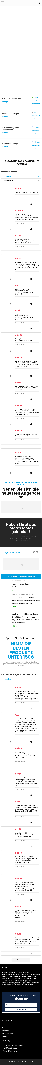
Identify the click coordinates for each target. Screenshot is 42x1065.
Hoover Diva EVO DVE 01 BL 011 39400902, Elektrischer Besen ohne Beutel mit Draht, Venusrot (26, 600)
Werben (4, 1036)
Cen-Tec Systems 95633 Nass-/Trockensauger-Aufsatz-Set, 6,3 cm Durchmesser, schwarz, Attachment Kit (26, 860)
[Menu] (2, 3)
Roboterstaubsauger (18, 581)
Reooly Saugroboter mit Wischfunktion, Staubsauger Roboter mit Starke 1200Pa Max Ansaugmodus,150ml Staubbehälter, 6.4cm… (27, 459)
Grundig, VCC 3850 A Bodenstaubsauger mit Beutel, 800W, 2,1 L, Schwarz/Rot (25, 240)
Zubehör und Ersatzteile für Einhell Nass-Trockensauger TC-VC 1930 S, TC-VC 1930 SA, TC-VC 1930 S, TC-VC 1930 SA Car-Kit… (27, 940)
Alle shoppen (6, 1031)
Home (4, 1025)
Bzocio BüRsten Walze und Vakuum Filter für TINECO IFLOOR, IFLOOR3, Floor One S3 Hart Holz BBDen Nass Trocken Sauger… (26, 363)
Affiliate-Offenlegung (9, 1051)
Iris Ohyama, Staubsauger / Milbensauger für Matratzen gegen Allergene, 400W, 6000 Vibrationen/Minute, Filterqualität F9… (26, 781)
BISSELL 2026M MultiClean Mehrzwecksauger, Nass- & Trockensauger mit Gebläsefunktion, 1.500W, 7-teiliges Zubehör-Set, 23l (25, 886)
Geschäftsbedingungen (10, 1048)
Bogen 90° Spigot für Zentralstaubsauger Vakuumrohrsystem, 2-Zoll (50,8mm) (24, 316)
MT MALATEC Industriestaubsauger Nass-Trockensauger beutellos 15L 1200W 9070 (25, 755)
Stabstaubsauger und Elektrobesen (23, 594)
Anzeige (5, 102)
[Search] (38, 3)
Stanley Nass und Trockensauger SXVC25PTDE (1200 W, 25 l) (26, 340)
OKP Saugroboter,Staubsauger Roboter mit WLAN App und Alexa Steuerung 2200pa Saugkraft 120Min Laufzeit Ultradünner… (27, 411)
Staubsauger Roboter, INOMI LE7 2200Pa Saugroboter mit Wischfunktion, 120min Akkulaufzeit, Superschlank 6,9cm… (26, 914)
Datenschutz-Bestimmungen (12, 1045)
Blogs (3, 1028)
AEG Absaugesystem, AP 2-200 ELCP (27, 192)
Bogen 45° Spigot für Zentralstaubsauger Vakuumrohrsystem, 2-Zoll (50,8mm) (24, 291)
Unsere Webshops (8, 1034)
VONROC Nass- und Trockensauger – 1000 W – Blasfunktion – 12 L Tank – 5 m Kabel (27, 387)
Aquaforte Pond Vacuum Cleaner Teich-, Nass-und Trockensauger (26, 435)
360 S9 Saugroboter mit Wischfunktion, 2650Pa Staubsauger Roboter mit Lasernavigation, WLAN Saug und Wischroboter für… (27, 216)
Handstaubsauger (17, 611)
